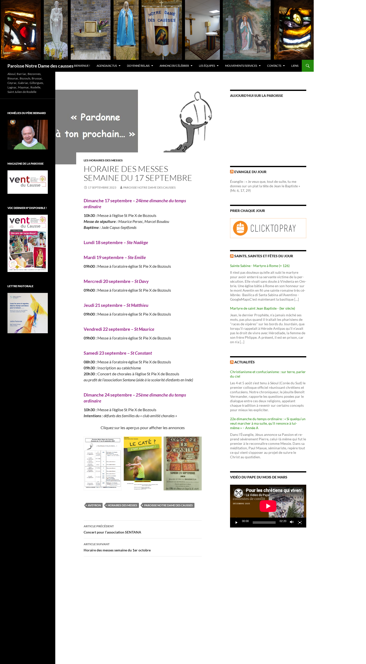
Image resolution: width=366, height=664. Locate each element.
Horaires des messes (122, 505)
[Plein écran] (299, 522)
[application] (268, 506)
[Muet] (291, 522)
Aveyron (94, 505)
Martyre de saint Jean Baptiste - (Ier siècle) (262, 308)
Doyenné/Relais (138, 65)
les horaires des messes (103, 160)
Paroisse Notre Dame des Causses (149, 187)
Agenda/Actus (107, 65)
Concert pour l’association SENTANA (112, 529)
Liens (295, 65)
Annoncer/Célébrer (174, 65)
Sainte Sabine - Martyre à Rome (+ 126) (260, 266)
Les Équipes (207, 65)
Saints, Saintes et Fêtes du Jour (263, 256)
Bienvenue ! (82, 65)
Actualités (244, 362)
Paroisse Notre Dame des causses (40, 65)
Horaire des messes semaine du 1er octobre (117, 547)
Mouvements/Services (241, 65)
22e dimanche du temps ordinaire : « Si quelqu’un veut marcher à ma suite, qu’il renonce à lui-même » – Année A (267, 423)
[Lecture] (236, 522)
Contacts (274, 65)
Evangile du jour (250, 172)
